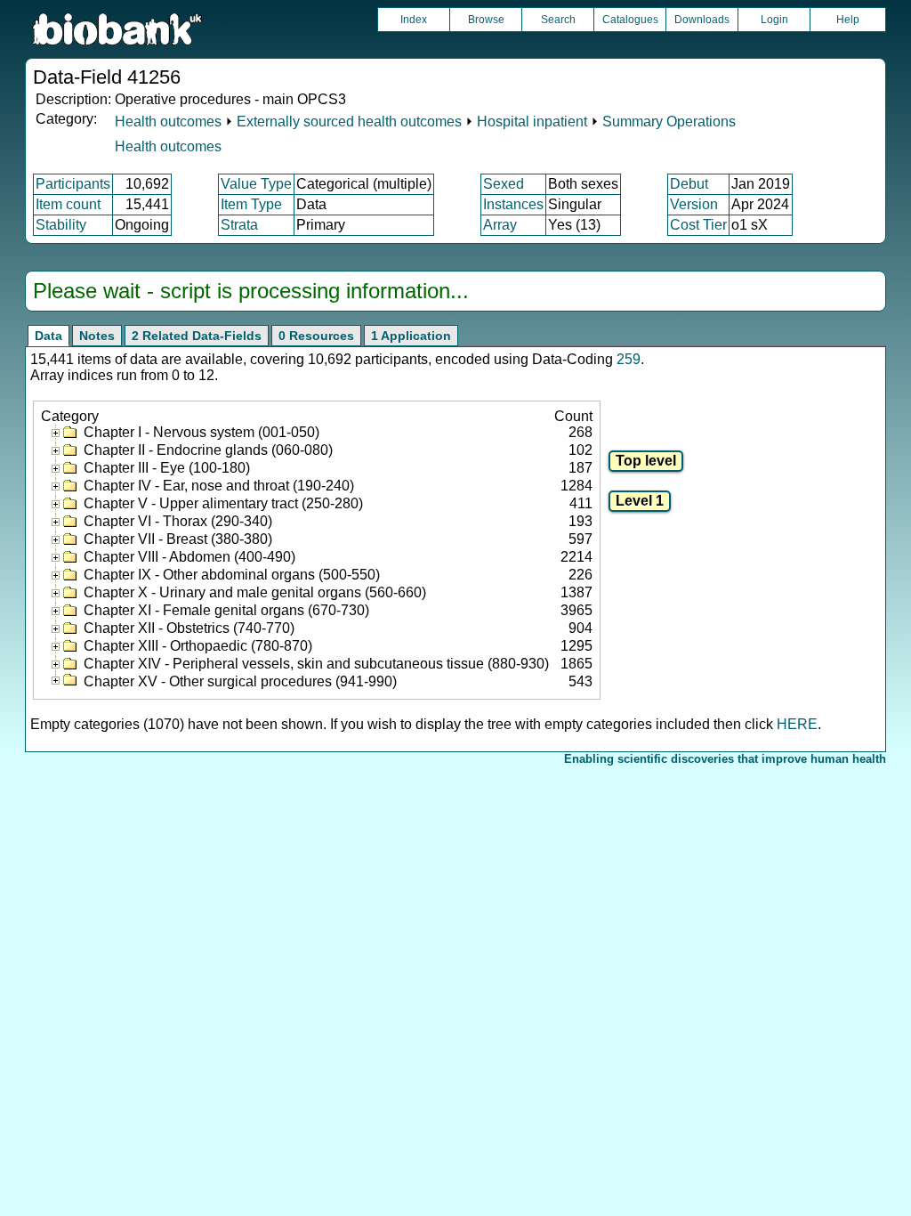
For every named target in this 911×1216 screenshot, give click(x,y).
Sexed (503, 183)
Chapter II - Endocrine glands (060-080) (208, 450)
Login (774, 19)
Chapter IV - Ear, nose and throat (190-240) (219, 485)
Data (48, 335)
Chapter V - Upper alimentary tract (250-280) (223, 503)
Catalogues (630, 19)
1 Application (411, 335)
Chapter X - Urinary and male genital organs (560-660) (255, 592)
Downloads (702, 19)
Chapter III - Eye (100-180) (167, 467)
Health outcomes (168, 121)
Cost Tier (698, 224)
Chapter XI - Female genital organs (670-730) (226, 610)
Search (558, 19)
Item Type (251, 204)
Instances (513, 204)
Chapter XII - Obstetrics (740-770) (189, 628)
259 (629, 359)
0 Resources (316, 335)
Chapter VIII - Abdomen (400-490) (189, 556)
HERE (797, 724)
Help (847, 19)
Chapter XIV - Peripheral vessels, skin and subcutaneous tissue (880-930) (316, 663)
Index (413, 19)
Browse (486, 19)
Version (694, 204)
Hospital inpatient (532, 121)
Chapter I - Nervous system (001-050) (201, 432)
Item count (68, 204)
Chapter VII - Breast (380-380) (178, 539)
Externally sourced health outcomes (349, 121)
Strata (239, 224)
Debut (689, 183)
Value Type (256, 183)
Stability (61, 224)
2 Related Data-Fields (197, 335)
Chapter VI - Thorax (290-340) (178, 521)
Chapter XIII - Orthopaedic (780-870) (198, 645)
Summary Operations (669, 121)
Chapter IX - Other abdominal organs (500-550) (232, 574)
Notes (97, 335)
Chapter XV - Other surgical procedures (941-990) (240, 681)
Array (500, 224)
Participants (73, 183)
